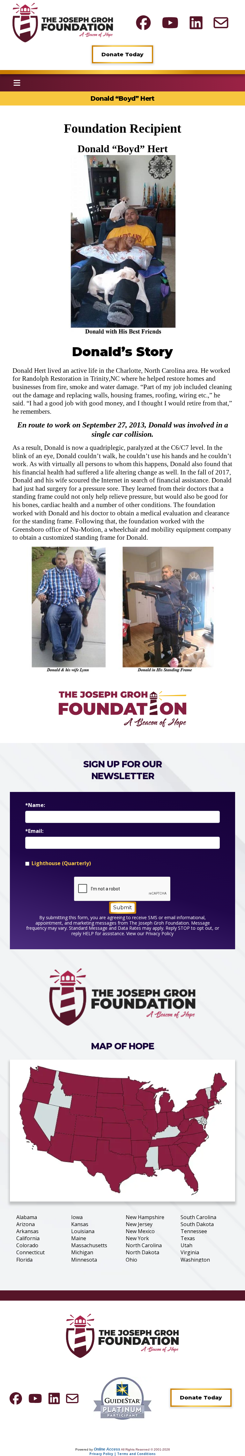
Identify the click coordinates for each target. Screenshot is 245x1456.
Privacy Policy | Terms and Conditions (122, 1454)
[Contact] (221, 22)
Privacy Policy (159, 933)
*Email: (34, 831)
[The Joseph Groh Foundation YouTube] (170, 22)
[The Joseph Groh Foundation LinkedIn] (196, 22)
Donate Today (122, 54)
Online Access (107, 1449)
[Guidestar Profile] (122, 1397)
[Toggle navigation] (17, 82)
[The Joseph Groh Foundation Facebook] (143, 22)
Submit (122, 907)
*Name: (35, 805)
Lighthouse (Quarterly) (61, 863)
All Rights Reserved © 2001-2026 (145, 1449)
